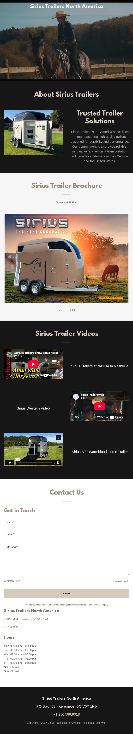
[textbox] (66, 522)
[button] (71, 310)
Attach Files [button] (13, 581)
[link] (66, 7)
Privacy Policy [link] (77, 605)
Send (66, 593)
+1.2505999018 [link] (13, 627)
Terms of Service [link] (95, 605)
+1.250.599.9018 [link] (66, 714)
